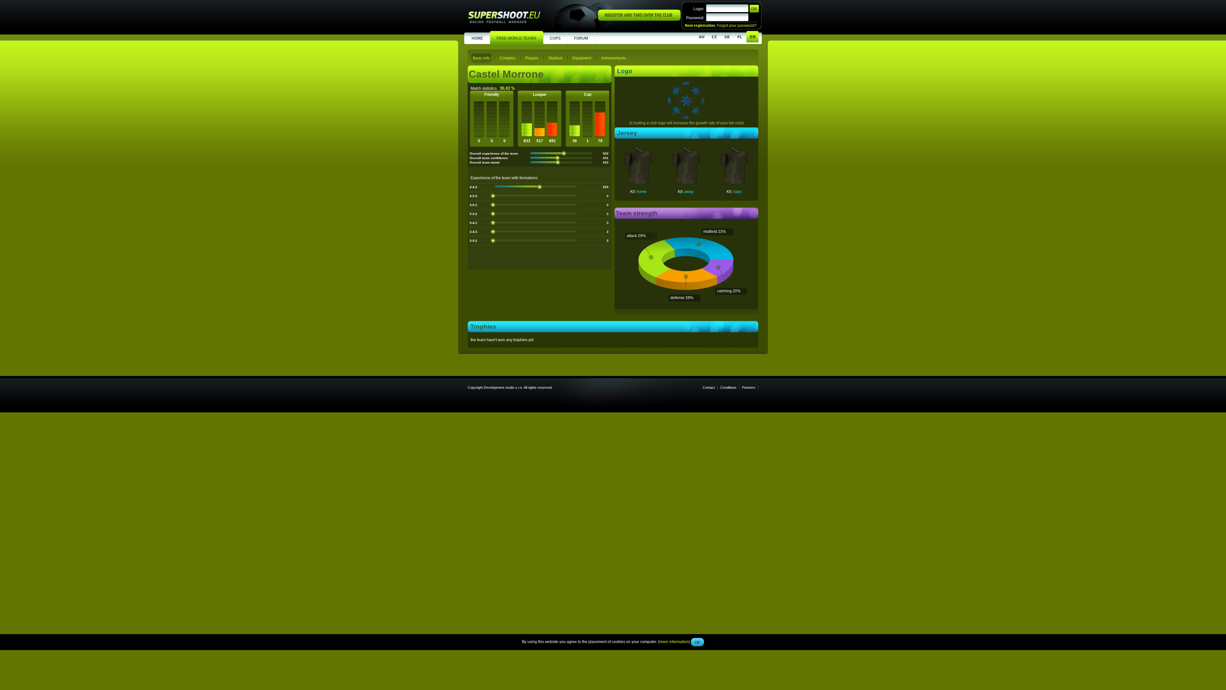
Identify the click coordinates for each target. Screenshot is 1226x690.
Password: (695, 18)
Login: (698, 9)
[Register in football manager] (639, 19)
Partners (748, 387)
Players (531, 58)
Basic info (481, 58)
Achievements (613, 58)
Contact (709, 387)
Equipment (581, 58)
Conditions (728, 387)
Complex (507, 58)
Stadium (555, 58)
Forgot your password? (737, 25)
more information (674, 143)
